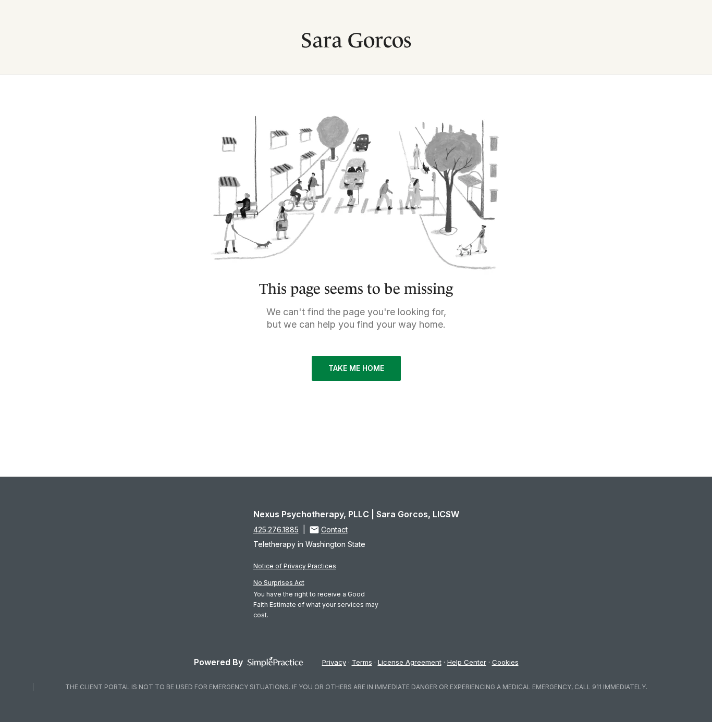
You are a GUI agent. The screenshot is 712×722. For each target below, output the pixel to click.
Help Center (466, 662)
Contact (334, 529)
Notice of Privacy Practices (294, 566)
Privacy (334, 662)
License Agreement (409, 662)
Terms (362, 662)
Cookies (505, 662)
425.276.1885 (276, 529)
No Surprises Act (278, 583)
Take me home (356, 368)
